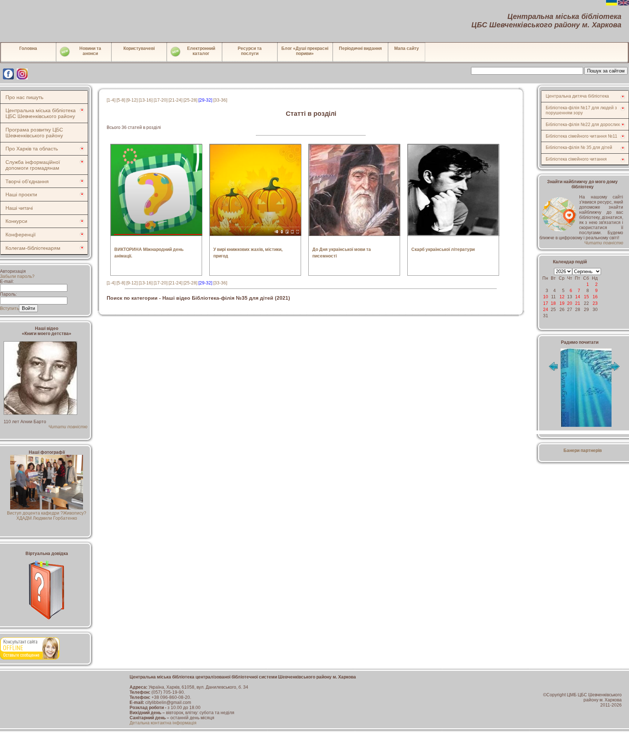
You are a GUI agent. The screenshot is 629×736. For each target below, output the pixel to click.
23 (595, 303)
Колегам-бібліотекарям (32, 248)
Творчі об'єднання (27, 181)
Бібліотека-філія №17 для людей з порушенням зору (581, 110)
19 (562, 303)
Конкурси (16, 221)
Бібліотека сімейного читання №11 (581, 136)
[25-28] (190, 100)
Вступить (9, 308)
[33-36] (220, 100)
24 (545, 309)
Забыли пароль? (17, 276)
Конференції (20, 234)
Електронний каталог (201, 51)
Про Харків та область (31, 148)
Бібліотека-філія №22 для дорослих (583, 124)
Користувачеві (139, 48)
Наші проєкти (21, 194)
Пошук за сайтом (606, 71)
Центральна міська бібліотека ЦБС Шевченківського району (40, 113)
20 (569, 303)
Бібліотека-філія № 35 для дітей (579, 147)
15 (586, 296)
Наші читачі (19, 208)
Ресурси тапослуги (250, 51)
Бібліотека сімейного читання (576, 159)
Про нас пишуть (24, 97)
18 (553, 303)
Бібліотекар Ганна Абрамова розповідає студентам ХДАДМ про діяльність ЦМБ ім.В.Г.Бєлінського (46, 518)
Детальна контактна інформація (163, 722)
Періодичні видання (360, 48)
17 (545, 303)
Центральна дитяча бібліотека (577, 96)
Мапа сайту (406, 48)
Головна (28, 48)
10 (545, 296)
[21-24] (175, 100)
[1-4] (111, 100)
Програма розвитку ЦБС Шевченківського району (34, 132)
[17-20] (160, 100)
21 (577, 303)
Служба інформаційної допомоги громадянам (32, 165)
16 (595, 296)
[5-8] (120, 100)
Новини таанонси (90, 51)
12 (562, 296)
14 (577, 296)
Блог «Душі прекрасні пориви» (304, 51)
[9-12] (132, 100)
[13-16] (146, 100)
